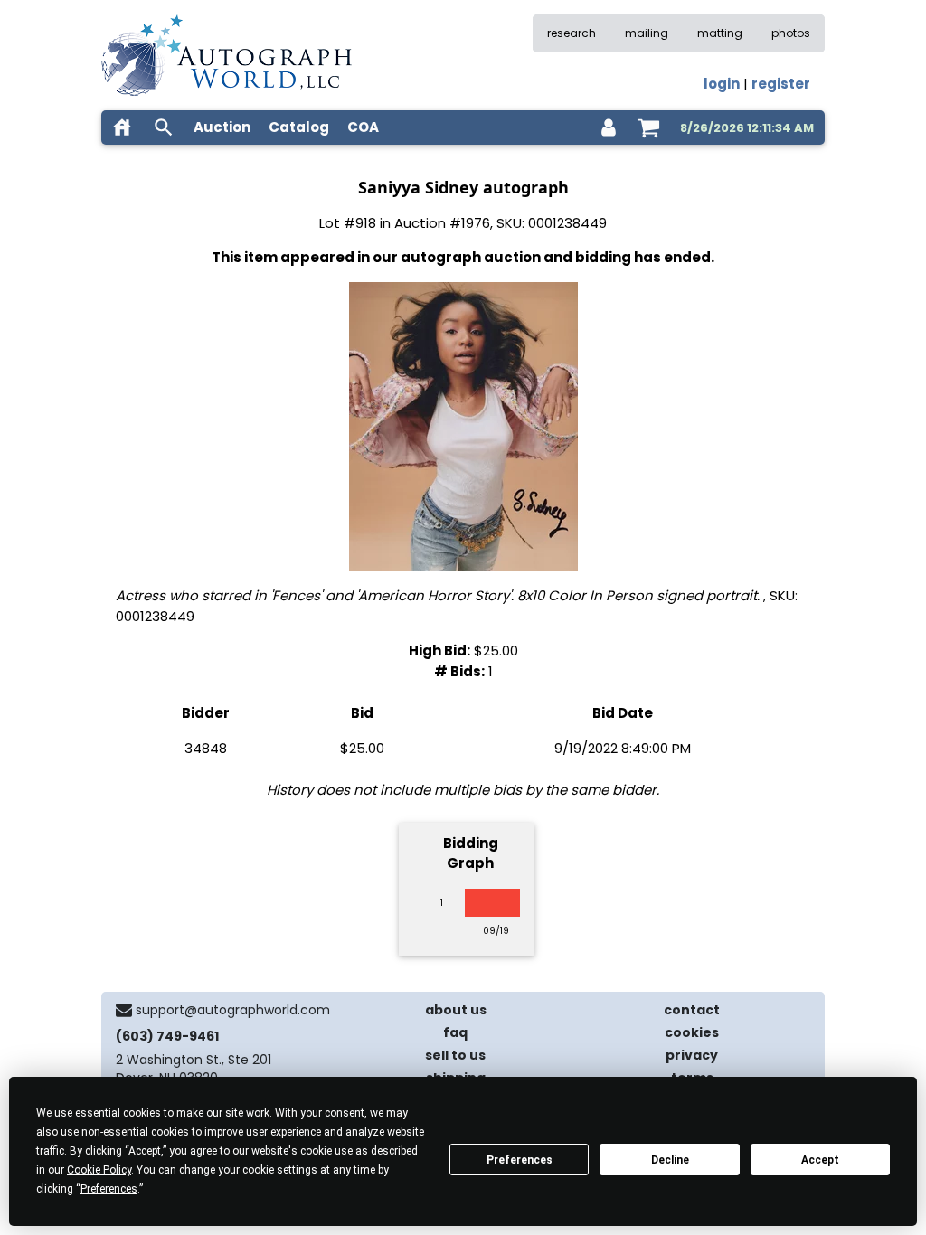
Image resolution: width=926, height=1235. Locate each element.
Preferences (520, 1160)
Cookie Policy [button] (99, 1170)
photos (790, 33)
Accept (820, 1160)
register (780, 83)
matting (719, 33)
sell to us (455, 1055)
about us (456, 1010)
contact (692, 1010)
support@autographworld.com (233, 1010)
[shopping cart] (648, 127)
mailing (646, 33)
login (722, 83)
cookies (692, 1032)
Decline (670, 1160)
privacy (692, 1055)
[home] (122, 127)
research (571, 33)
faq (455, 1032)
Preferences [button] (108, 1189)
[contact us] (124, 1010)
